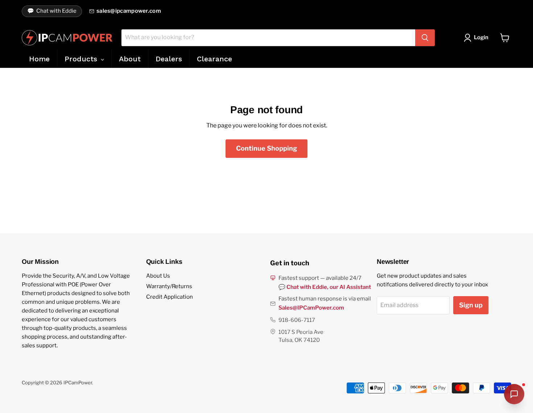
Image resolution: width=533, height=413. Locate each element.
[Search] (425, 37)
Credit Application (169, 297)
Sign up (471, 305)
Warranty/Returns (169, 286)
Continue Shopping (266, 148)
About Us (158, 276)
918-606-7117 (296, 320)
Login (481, 37)
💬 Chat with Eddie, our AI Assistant (324, 287)
